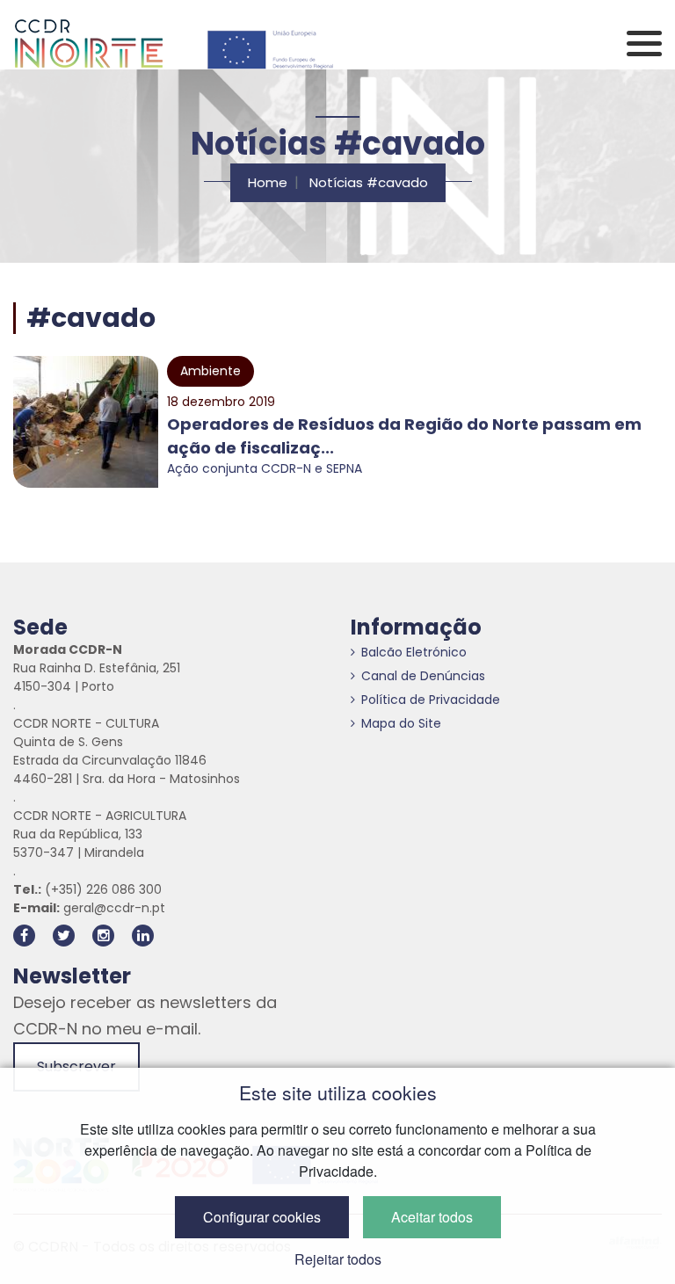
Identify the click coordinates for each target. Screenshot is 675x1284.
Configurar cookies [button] (262, 1217)
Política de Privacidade (430, 699)
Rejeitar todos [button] (337, 1259)
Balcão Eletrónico (414, 652)
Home (267, 182)
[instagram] (103, 936)
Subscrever (76, 1066)
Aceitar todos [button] (432, 1217)
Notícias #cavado (368, 182)
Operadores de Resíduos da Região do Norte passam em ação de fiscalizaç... (404, 436)
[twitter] (64, 936)
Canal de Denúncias (423, 676)
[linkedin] (143, 936)
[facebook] (24, 936)
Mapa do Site (401, 723)
